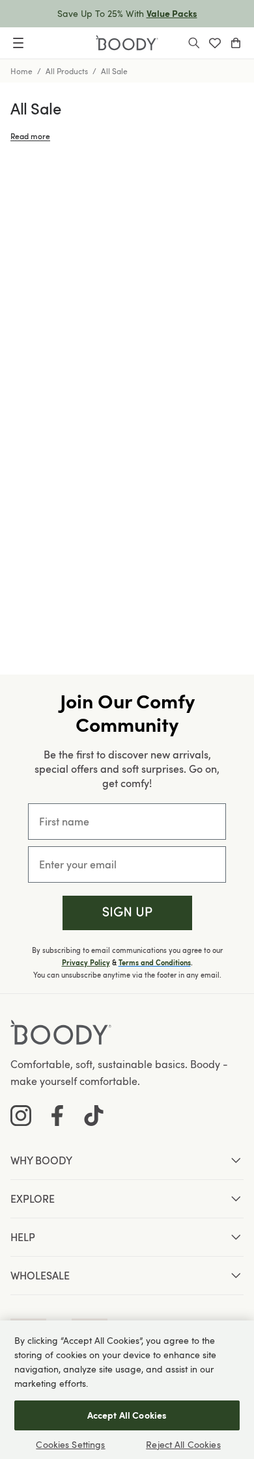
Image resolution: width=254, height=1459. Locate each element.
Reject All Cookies (183, 1444)
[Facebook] (57, 1115)
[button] (127, 913)
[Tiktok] (93, 1115)
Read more (30, 136)
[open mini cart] (236, 43)
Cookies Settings (70, 1444)
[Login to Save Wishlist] (215, 43)
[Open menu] (18, 43)
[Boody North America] (127, 43)
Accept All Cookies (127, 1415)
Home (21, 71)
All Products (67, 71)
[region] (127, 1389)
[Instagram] (20, 1115)
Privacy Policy (86, 962)
